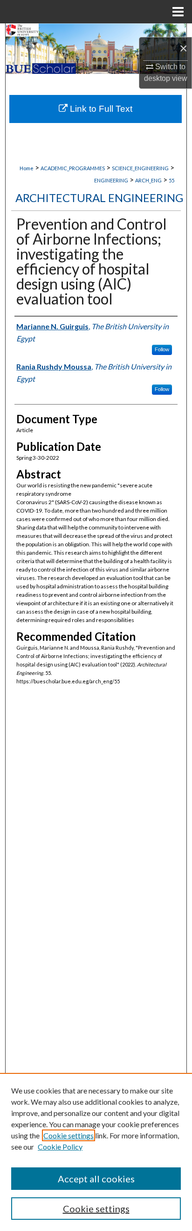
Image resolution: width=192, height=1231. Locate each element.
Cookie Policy (60, 1146)
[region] (96, 1152)
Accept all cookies (96, 1178)
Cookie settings (68, 1135)
